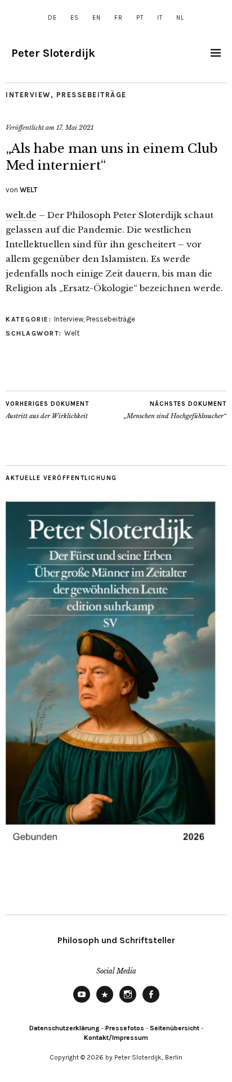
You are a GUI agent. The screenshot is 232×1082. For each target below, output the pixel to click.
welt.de (21, 215)
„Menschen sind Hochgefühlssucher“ (175, 410)
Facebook (150, 1002)
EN (96, 17)
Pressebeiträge (91, 94)
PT (140, 17)
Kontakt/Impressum (116, 1038)
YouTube (81, 1002)
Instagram (127, 1002)
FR (118, 17)
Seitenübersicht (174, 1028)
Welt (71, 333)
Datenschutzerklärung (64, 1028)
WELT (28, 189)
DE (52, 17)
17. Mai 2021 (74, 128)
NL (180, 17)
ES (74, 17)
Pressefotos (124, 1028)
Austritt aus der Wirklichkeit (47, 410)
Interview (28, 94)
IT (160, 17)
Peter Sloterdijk (53, 53)
